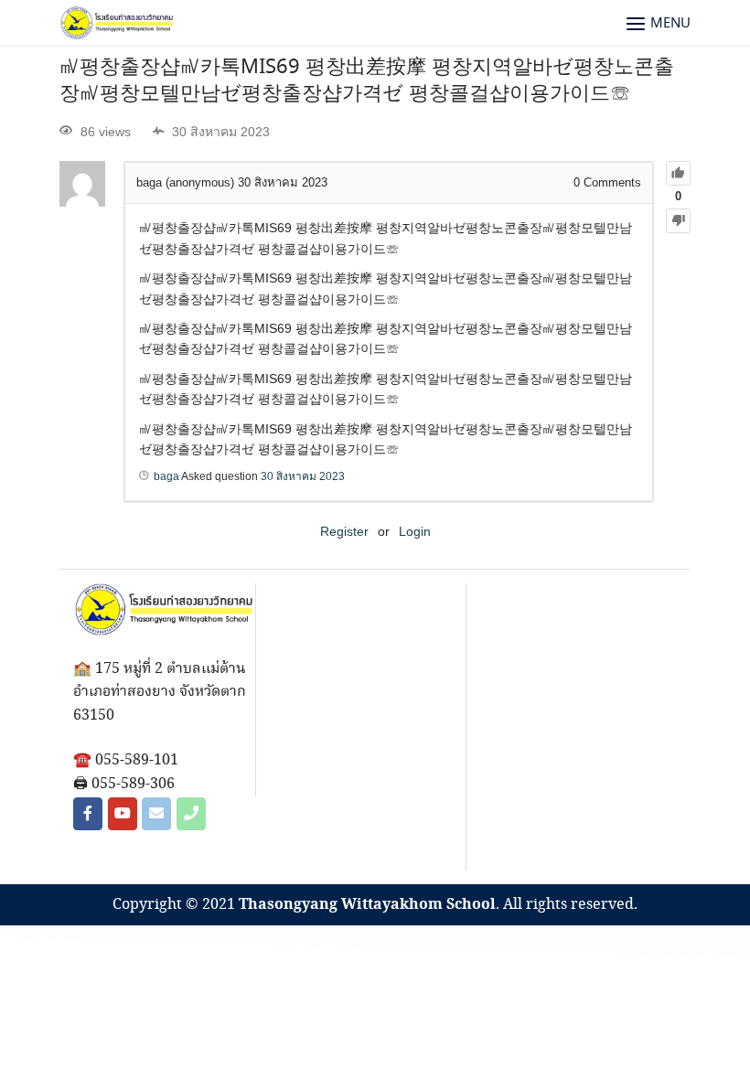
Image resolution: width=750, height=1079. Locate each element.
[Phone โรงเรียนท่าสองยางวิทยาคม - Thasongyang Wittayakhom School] (191, 813)
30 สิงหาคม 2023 (303, 476)
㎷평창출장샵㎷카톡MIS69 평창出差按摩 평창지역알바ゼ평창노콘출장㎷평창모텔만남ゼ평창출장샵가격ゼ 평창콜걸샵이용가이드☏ (366, 81)
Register (344, 531)
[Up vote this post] (678, 173)
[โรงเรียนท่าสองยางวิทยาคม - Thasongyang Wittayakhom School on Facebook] (87, 813)
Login (415, 531)
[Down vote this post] (678, 220)
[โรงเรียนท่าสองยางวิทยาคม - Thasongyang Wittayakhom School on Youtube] (122, 813)
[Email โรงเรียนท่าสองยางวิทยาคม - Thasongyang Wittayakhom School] (156, 813)
